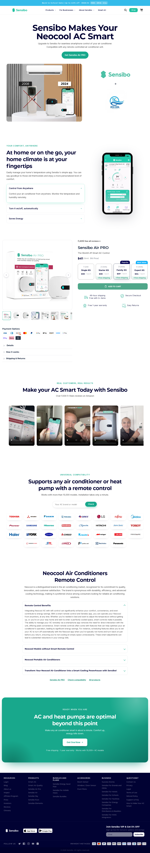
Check (91, 504)
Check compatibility (77, 680)
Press (6, 800)
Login (6, 782)
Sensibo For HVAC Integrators (109, 816)
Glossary (7, 810)
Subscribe (139, 834)
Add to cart (114, 286)
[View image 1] (6, 315)
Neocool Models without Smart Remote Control (49, 648)
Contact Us (131, 782)
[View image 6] (54, 315)
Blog (6, 785)
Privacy (129, 785)
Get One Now (73, 742)
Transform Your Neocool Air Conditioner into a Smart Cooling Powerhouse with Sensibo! (71, 670)
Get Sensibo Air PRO (75, 55)
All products (94, 680)
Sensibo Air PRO (57, 680)
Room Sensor (82, 782)
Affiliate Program (11, 796)
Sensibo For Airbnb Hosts (61, 791)
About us (7, 789)
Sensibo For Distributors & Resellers (111, 809)
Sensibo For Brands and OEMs (111, 786)
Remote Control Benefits (38, 605)
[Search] (125, 10)
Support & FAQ (132, 800)
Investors (7, 803)
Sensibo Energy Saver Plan (62, 785)
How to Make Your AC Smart (135, 804)
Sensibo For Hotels (109, 792)
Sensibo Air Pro (34, 789)
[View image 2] (16, 315)
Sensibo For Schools (110, 795)
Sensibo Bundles (59, 796)
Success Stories (108, 782)
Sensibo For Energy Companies (110, 803)
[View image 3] (26, 315)
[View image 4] (35, 315)
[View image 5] (45, 315)
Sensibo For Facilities (110, 799)
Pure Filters (82, 789)
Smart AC (32, 782)
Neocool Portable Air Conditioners (42, 659)
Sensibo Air (33, 792)
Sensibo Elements (35, 803)
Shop (133, 10)
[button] (53, 10)
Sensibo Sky (33, 796)
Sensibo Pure (33, 800)
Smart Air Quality (35, 785)
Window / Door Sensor (86, 785)
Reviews (7, 807)
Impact (7, 792)
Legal (128, 789)
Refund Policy (132, 796)
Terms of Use (131, 792)
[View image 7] (64, 315)
